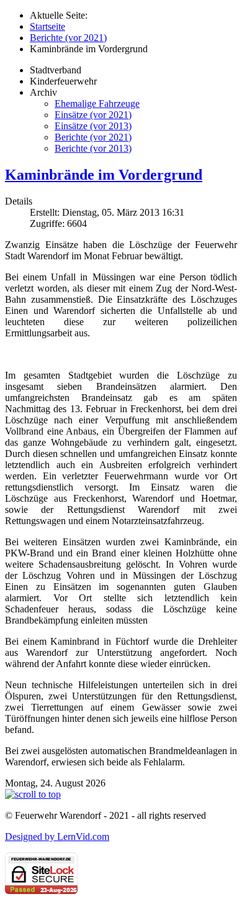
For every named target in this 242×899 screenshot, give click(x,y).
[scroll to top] (33, 794)
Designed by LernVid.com (57, 836)
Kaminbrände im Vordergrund (103, 175)
